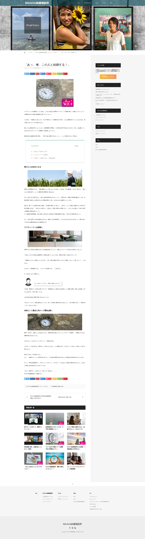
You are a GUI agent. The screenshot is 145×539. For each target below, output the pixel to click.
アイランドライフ (100, 120)
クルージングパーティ (101, 131)
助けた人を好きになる (40, 151)
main (97, 3)
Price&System (87, 3)
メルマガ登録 (92, 8)
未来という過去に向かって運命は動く (45, 158)
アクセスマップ (93, 496)
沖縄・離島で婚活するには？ (102, 91)
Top (78, 3)
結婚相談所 (54, 386)
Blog (111, 3)
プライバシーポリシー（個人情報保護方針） (100, 501)
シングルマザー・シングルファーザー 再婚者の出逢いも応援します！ (108, 95)
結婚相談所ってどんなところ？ (103, 89)
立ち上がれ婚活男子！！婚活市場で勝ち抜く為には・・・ (107, 101)
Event (104, 3)
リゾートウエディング (101, 117)
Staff (97, 144)
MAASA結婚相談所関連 (35, 68)
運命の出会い (61, 386)
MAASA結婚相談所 (72, 524)
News (97, 147)
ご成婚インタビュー (100, 103)
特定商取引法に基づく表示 (96, 509)
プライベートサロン (45, 68)
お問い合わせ (81, 8)
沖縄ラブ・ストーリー (101, 133)
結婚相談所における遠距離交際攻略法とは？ (106, 97)
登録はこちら (108, 76)
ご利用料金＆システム (101, 115)
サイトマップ (93, 499)
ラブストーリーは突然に (41, 154)
